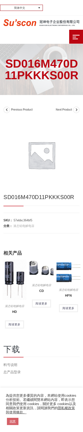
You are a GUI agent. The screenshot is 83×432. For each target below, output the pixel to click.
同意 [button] (13, 421)
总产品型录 (12, 372)
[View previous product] (6, 110)
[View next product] (76, 110)
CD (41, 291)
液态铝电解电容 (23, 226)
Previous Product (22, 109)
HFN (68, 295)
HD (14, 312)
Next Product (64, 109)
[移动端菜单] (76, 36)
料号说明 (10, 365)
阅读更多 (15, 324)
